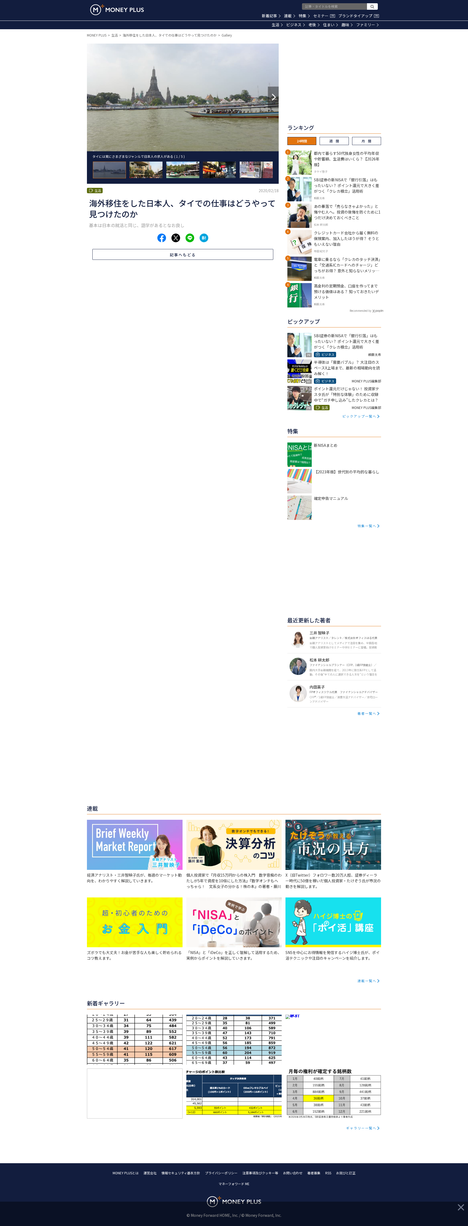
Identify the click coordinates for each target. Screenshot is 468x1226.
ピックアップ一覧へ (359, 416)
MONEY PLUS (96, 35)
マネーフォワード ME (234, 1183)
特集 (302, 15)
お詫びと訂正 (346, 1173)
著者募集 (313, 1173)
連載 (288, 15)
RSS (328, 1173)
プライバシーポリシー (221, 1173)
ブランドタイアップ (358, 15)
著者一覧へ (367, 713)
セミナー (323, 15)
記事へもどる (183, 254)
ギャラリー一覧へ (361, 1128)
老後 (312, 24)
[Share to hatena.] (204, 238)
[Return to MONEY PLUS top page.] (117, 9)
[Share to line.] (190, 238)
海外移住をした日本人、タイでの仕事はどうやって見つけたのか (170, 35)
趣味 (345, 24)
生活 (275, 24)
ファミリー (365, 24)
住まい (328, 24)
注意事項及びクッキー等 (260, 1173)
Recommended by (360, 311)
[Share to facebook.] (161, 238)
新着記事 (269, 15)
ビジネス (293, 24)
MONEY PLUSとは (126, 1173)
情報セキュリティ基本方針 (180, 1173)
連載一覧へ (367, 980)
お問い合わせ (293, 1173)
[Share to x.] (175, 238)
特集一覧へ (367, 525)
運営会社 (150, 1173)
